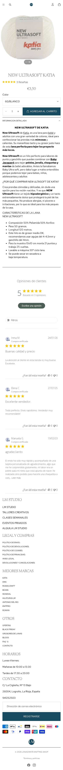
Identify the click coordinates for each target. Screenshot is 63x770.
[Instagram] (34, 765)
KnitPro (6, 606)
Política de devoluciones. (15, 546)
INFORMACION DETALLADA (14, 121)
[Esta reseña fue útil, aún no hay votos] (49, 375)
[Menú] (3, 4)
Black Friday (8, 629)
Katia (26, 132)
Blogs (5, 637)
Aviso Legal (8, 558)
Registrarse (31, 716)
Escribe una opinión (31, 305)
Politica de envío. (11, 542)
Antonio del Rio (10, 602)
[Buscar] (10, 4)
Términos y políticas (31, 758)
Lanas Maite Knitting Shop (35, 752)
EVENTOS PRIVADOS (14, 523)
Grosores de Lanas (12, 633)
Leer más (16, 477)
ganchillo (13, 240)
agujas (34, 236)
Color (5, 94)
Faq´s (5, 641)
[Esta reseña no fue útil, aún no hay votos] (54, 375)
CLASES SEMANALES (15, 517)
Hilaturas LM (8, 598)
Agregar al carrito (43, 111)
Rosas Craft (8, 586)
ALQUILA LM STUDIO (14, 528)
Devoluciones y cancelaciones (18, 563)
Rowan (5, 610)
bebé (51, 132)
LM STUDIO (9, 507)
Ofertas (6, 625)
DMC (4, 582)
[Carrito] (59, 4)
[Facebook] (29, 765)
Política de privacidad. (14, 554)
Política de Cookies (12, 550)
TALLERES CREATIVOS (15, 512)
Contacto (7, 645)
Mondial (6, 594)
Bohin (5, 590)
